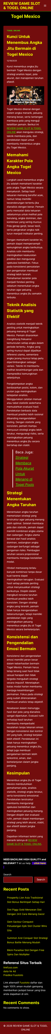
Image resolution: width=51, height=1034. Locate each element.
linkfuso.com (10, 967)
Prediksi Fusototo (13, 975)
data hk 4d (9, 971)
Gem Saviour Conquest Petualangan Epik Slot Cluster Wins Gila (27, 926)
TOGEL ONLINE (13, 30)
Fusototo (25, 982)
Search (7, 874)
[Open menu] (45, 5)
